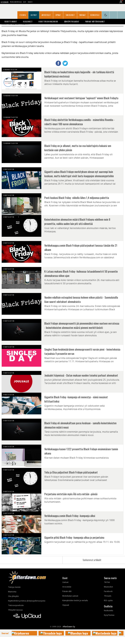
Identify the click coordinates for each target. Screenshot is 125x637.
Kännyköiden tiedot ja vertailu (75, 600)
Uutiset (34, 15)
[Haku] (121, 15)
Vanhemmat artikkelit (92, 560)
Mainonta (12, 592)
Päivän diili (66, 591)
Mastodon (108, 587)
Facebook (108, 591)
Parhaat (82, 15)
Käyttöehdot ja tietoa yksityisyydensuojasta (26, 601)
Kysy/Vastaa (109, 615)
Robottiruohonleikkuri (48, 21)
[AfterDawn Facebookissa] (113, 15)
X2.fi (24, 2)
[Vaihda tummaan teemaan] (105, 15)
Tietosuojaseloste (16, 605)
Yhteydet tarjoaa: (15, 610)
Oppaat (58, 15)
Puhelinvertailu (16, 2)
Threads (107, 596)
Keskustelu (94, 15)
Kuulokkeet (27, 21)
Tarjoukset (70, 15)
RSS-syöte (108, 600)
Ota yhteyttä (13, 596)
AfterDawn (5, 2)
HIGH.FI (30, 2)
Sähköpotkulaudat (71, 21)
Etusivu (23, 15)
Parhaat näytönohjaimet (95, 21)
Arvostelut (46, 15)
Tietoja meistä (14, 587)
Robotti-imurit (11, 21)
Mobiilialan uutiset (70, 596)
